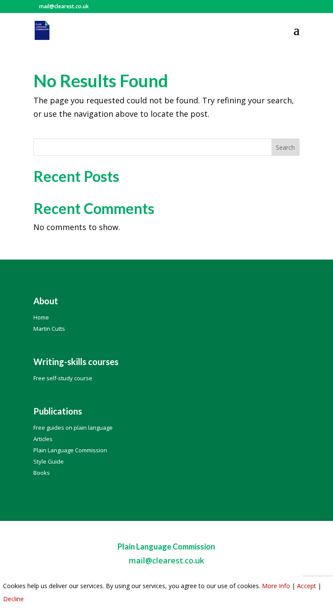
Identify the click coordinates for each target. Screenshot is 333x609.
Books (41, 473)
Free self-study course (62, 378)
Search (285, 147)
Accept (306, 586)
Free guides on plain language (73, 427)
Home (41, 317)
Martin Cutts (49, 328)
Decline (13, 599)
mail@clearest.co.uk (166, 560)
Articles (42, 439)
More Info (276, 586)
